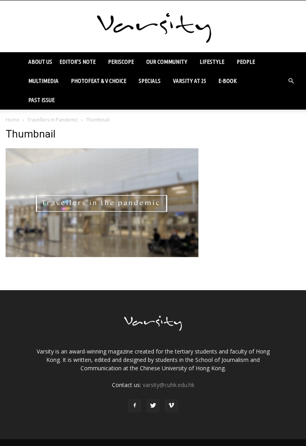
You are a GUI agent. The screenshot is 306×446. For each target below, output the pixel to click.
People (246, 61)
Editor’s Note (77, 61)
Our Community (166, 61)
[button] (290, 80)
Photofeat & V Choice (98, 80)
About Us (40, 61)
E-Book (227, 80)
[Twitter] (153, 405)
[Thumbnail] (102, 255)
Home (13, 119)
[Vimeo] (171, 405)
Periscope (121, 61)
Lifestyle (212, 61)
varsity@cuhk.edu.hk (168, 385)
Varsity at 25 (189, 80)
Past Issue (41, 99)
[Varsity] (153, 27)
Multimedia (43, 80)
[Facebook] (134, 405)
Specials (150, 80)
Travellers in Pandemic (52, 119)
